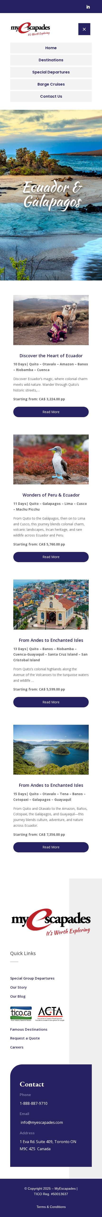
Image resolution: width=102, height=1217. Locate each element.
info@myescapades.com (42, 1122)
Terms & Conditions (51, 1207)
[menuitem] (51, 48)
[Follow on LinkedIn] (88, 7)
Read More (51, 412)
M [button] (84, 29)
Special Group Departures (32, 978)
